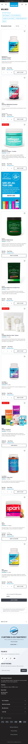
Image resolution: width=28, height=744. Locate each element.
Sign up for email (6, 664)
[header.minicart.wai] (26, 4)
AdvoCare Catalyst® (6, 58)
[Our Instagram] (10, 658)
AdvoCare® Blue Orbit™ (7, 477)
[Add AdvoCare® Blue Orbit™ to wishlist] (24, 450)
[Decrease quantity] (4, 72)
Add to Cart (20, 72)
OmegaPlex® (5, 571)
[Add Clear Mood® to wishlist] (24, 356)
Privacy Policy (14, 730)
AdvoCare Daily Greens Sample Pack (11, 287)
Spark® (3, 524)
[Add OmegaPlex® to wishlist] (24, 544)
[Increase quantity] (11, 72)
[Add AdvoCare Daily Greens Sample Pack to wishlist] (24, 261)
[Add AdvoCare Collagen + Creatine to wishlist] (24, 124)
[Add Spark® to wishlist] (24, 497)
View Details (14, 445)
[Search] (6, 4)
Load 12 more (14, 600)
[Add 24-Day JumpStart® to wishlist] (24, 403)
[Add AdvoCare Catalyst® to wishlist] (24, 31)
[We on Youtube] (14, 658)
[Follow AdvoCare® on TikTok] (6, 658)
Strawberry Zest (5, 113)
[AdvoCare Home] (14, 4)
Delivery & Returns (14, 727)
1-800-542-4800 (14, 641)
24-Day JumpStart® (6, 430)
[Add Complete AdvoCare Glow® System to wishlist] (24, 308)
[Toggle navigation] (2, 4)
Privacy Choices (14, 734)
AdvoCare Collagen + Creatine (9, 151)
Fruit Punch (4, 532)
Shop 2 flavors (14, 255)
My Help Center (4, 692)
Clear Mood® (5, 383)
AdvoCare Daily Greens (7, 240)
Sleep (4, 21)
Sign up (24, 670)
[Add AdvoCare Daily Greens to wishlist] (24, 213)
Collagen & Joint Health (8, 18)
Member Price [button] (10, 69)
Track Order (3, 693)
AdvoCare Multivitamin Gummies (9, 104)
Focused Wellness (16, 15)
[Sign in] (22, 4)
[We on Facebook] (2, 658)
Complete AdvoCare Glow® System (10, 335)
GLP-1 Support (6, 15)
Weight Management (21, 18)
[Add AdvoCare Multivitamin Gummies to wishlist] (24, 77)
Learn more (13, 644)
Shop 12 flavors (14, 538)
